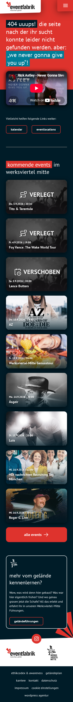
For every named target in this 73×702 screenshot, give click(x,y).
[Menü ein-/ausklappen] (65, 4)
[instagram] (36, 639)
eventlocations (46, 129)
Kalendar (16, 129)
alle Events (33, 534)
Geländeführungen (26, 621)
